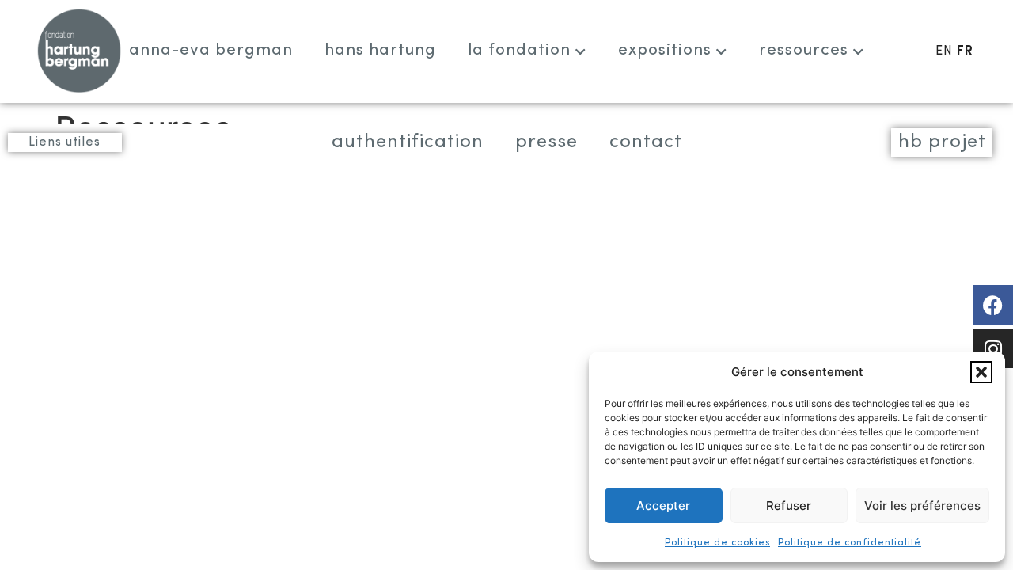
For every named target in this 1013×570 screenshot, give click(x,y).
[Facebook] (993, 305)
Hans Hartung (380, 50)
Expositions (664, 50)
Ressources (803, 50)
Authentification (408, 142)
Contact (645, 142)
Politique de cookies (717, 543)
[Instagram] (993, 348)
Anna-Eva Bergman (211, 50)
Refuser (788, 505)
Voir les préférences (922, 505)
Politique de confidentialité (849, 543)
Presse (546, 142)
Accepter (663, 505)
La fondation (519, 50)
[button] (981, 372)
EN (944, 51)
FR (965, 51)
